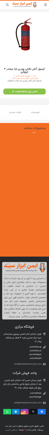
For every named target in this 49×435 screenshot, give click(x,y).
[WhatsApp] (7, 411)
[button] (7, 5)
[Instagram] (24, 411)
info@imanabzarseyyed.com (27, 364)
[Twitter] (33, 411)
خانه (34, 76)
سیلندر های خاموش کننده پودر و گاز (26, 78)
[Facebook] (42, 411)
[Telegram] (16, 411)
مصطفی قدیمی (11, 429)
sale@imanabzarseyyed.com (27, 402)
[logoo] (24, 4)
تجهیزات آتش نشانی (23, 76)
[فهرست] (45, 4)
